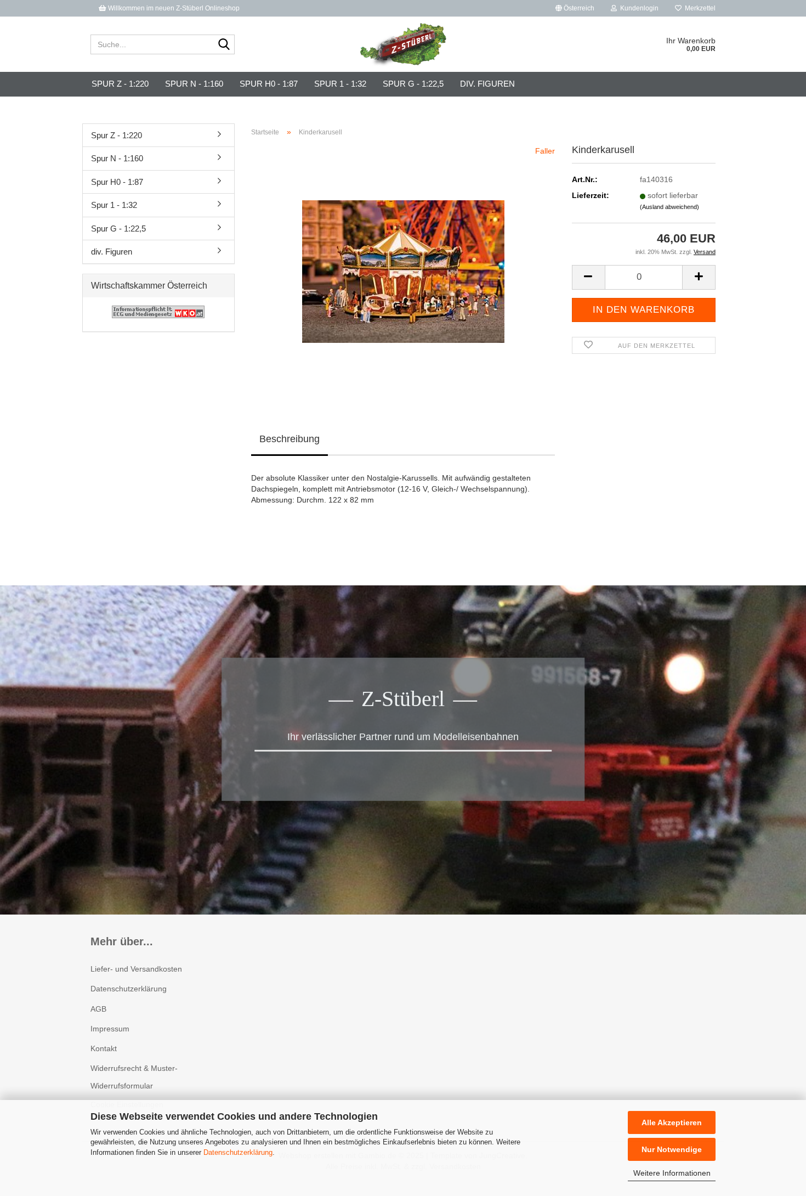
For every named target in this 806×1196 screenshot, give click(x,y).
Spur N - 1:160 (194, 83)
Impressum (109, 1028)
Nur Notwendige (672, 1149)
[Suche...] (224, 45)
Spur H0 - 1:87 (269, 83)
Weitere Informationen (672, 1173)
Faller (545, 150)
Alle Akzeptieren (672, 1122)
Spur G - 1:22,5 (413, 83)
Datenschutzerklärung (238, 1152)
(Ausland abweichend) (669, 207)
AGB (98, 1009)
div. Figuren (487, 83)
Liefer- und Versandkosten (136, 968)
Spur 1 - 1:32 (340, 83)
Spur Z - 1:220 (120, 83)
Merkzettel (699, 8)
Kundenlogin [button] (638, 8)
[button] (575, 8)
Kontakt (103, 1048)
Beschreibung (289, 438)
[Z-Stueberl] (403, 44)
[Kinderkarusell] (403, 268)
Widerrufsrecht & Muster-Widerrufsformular (134, 1077)
